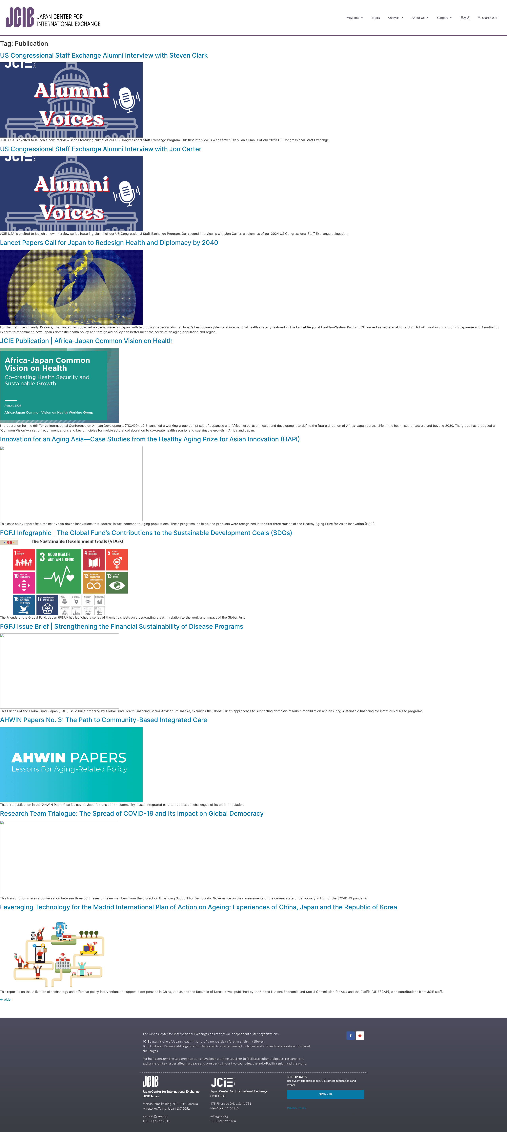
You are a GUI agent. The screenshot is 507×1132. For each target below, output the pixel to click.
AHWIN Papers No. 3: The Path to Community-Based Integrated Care (103, 720)
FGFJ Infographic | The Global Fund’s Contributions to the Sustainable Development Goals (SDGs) (146, 533)
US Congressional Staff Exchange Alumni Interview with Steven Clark (104, 55)
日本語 (465, 17)
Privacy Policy (296, 1108)
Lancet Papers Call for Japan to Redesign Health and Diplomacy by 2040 (109, 242)
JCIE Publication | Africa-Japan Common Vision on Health (86, 341)
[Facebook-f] (350, 1035)
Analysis (393, 17)
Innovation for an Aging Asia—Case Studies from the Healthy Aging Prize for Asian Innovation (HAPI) (150, 439)
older (6, 999)
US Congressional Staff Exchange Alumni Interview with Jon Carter (100, 149)
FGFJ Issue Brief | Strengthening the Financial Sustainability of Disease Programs (121, 626)
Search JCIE (490, 17)
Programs (352, 17)
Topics (375, 17)
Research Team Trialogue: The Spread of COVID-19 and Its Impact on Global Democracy (132, 813)
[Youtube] (360, 1035)
